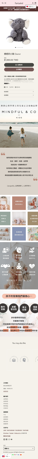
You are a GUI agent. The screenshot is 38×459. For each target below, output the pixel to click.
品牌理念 (5, 399)
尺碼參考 (5, 408)
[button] (15, 47)
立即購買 (19, 69)
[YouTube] (11, 439)
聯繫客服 (5, 391)
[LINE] (4, 439)
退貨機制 (5, 417)
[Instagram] (9, 439)
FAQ (4, 414)
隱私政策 (5, 421)
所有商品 (5, 403)
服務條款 (5, 419)
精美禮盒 (5, 406)
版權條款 (5, 423)
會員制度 (5, 401)
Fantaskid (10, 452)
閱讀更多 (6, 83)
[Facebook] (6, 439)
